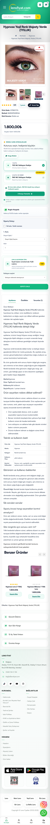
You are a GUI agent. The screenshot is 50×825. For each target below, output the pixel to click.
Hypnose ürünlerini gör (12, 544)
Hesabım (6, 743)
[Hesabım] (40, 4)
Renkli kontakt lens (27, 544)
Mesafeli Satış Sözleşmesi (11, 726)
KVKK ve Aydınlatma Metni (11, 718)
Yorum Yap (35, 105)
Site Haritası (31, 709)
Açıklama (12, 300)
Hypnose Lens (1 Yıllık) (14, 587)
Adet (5, 243)
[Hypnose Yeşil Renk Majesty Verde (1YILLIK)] (25, 64)
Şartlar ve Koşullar (9, 730)
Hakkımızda (6, 697)
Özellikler (24, 300)
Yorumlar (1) (37, 300)
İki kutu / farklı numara (14, 226)
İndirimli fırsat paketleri (20, 547)
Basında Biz (6, 707)
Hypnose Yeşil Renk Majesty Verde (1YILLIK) (26, 38)
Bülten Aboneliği (8, 755)
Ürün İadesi (6, 759)
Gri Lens (17, 805)
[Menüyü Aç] (4, 7)
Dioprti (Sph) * (7, 235)
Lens (6, 798)
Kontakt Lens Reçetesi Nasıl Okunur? (12, 702)
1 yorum (22, 105)
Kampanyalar (31, 705)
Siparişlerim (6, 747)
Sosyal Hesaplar (32, 697)
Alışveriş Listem (8, 751)
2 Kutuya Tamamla (24, 194)
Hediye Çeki (31, 701)
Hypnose (32, 36)
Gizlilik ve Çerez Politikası (11, 722)
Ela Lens (42, 798)
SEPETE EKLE (25, 286)
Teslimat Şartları (8, 710)
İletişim (29, 713)
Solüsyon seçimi (8, 273)
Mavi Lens (17, 798)
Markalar (23, 36)
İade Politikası (7, 714)
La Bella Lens (31, 805)
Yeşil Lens (30, 798)
